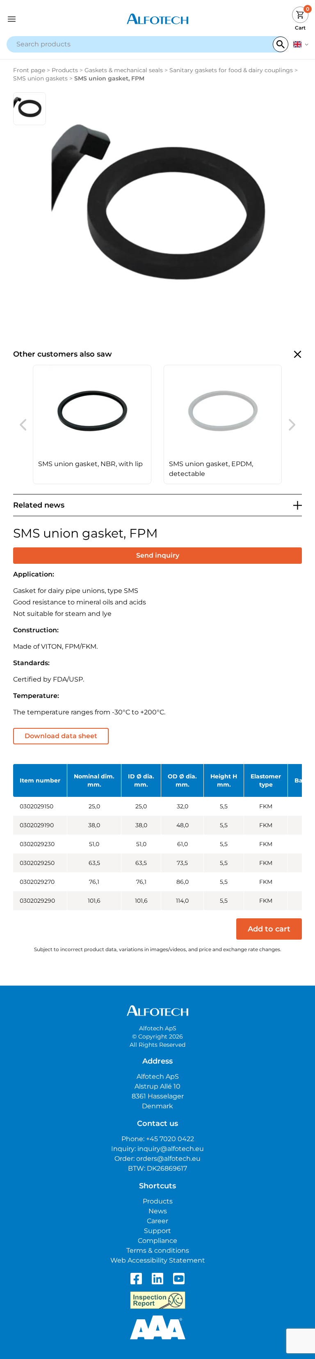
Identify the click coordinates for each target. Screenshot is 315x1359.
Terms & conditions (157, 1250)
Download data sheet (61, 736)
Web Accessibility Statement (157, 1260)
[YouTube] (178, 1278)
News (157, 1211)
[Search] (280, 44)
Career (157, 1221)
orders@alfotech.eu (168, 1158)
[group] (92, 424)
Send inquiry (157, 555)
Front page (29, 70)
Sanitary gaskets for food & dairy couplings (231, 70)
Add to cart (269, 928)
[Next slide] (292, 424)
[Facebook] (136, 1278)
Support (157, 1231)
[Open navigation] (44, 19)
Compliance (157, 1241)
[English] (300, 44)
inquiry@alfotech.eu (170, 1149)
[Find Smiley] (157, 1300)
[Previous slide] (23, 424)
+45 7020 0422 (170, 1139)
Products (65, 70)
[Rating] (157, 1327)
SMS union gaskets (40, 78)
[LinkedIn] (157, 1278)
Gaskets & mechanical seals (123, 70)
